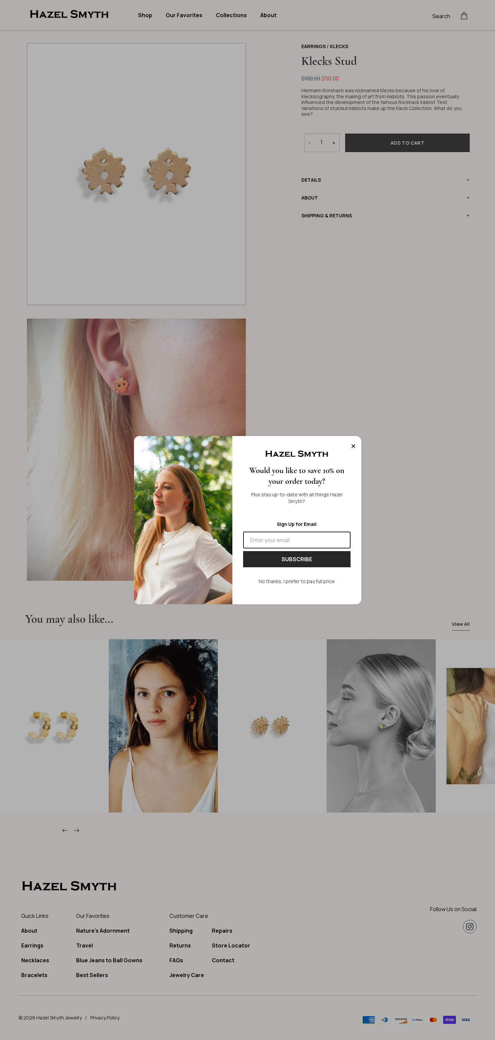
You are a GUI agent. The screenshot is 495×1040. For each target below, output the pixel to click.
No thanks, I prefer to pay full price (297, 581)
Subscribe (297, 559)
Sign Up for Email (297, 524)
